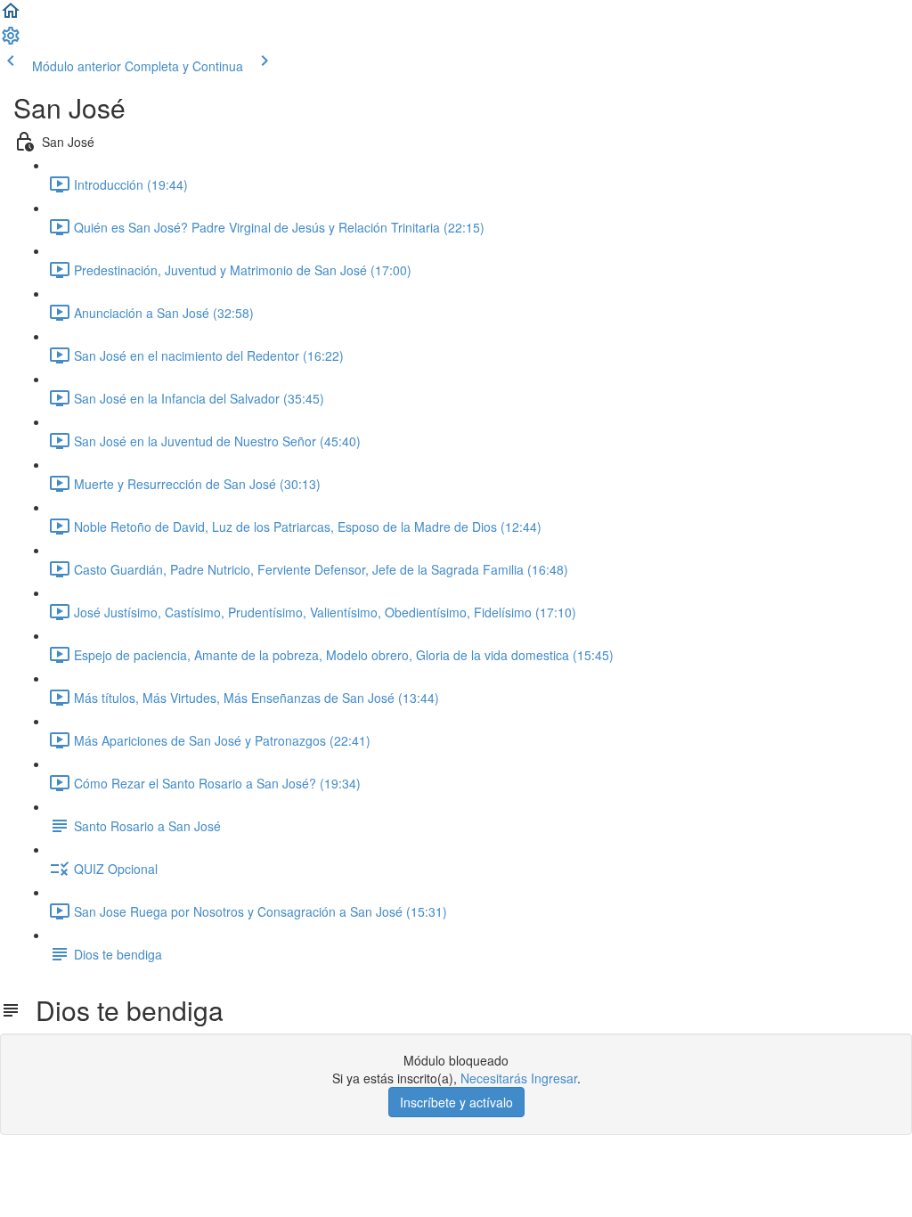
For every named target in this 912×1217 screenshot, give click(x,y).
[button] (10, 16)
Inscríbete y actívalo (456, 1102)
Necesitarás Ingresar (518, 1078)
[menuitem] (10, 41)
